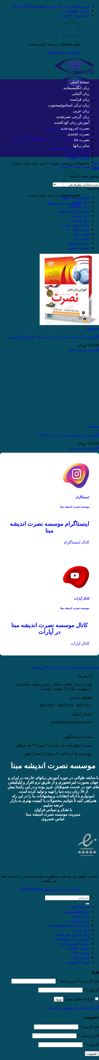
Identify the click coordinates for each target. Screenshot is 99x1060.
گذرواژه (91, 990)
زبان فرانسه (79, 99)
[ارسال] (87, 903)
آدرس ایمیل (88, 1036)
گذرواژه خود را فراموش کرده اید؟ (72, 1008)
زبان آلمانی (80, 94)
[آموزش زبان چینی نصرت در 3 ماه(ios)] (69, 422)
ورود (59, 999)
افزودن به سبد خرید (83, 350)
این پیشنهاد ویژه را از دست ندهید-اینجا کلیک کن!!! (50, 6)
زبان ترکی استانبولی (74, 105)
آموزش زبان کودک (75, 122)
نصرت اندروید (78, 128)
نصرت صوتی (79, 248)
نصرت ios (81, 140)
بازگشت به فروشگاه (63, 52)
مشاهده (93, 328)
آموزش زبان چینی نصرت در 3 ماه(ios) (69, 435)
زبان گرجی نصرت (76, 117)
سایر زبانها (81, 146)
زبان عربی (81, 111)
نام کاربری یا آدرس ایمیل (78, 981)
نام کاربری (89, 1027)
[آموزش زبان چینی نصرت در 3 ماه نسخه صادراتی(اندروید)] (69, 324)
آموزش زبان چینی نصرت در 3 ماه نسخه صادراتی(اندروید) (54, 337)
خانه (95, 163)
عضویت (92, 1053)
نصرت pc (82, 134)
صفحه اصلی (79, 82)
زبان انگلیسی (79, 88)
